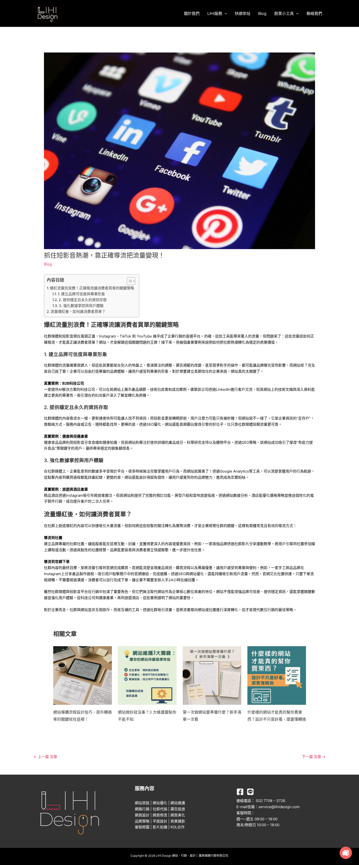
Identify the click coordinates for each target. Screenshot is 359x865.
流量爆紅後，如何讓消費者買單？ (78, 311)
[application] (224, 13)
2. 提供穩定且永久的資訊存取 (83, 299)
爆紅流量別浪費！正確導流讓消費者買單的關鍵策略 (92, 288)
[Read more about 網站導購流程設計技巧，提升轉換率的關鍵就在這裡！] (82, 675)
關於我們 (192, 13)
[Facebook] (240, 791)
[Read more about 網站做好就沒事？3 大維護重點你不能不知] (147, 675)
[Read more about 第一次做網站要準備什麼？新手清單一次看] (212, 675)
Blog (262, 13)
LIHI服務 (214, 13)
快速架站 (242, 13)
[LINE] (250, 791)
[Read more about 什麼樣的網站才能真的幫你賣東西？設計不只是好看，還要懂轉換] (276, 675)
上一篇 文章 (45, 757)
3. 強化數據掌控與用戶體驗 (81, 305)
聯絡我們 (314, 13)
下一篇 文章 (314, 757)
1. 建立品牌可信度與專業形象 (81, 294)
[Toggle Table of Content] (128, 281)
